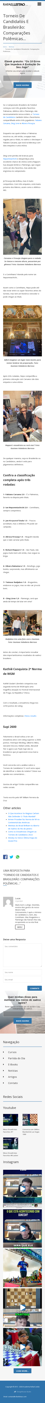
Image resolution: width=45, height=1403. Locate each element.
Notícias (11, 47)
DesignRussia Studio (24, 1392)
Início (5, 47)
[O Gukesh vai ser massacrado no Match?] (22, 1228)
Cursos (12, 1052)
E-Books (13, 1064)
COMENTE (34, 988)
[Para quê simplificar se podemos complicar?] (22, 1307)
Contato (13, 1083)
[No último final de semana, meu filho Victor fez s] (22, 1347)
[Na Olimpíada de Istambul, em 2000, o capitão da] (22, 1189)
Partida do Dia (16, 1058)
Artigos (12, 1076)
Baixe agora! (22, 85)
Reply (19, 927)
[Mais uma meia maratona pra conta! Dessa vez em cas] (22, 1268)
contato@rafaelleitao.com (17, 1397)
